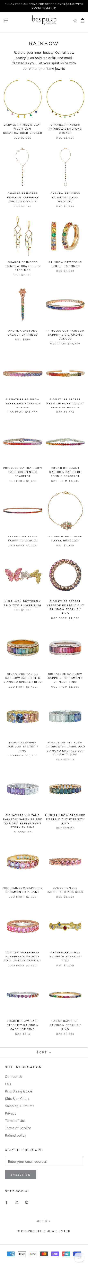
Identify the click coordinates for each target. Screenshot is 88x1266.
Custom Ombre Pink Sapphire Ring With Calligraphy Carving (22, 956)
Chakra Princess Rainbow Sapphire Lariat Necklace (22, 197)
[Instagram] (16, 1202)
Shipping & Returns (19, 1106)
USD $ (42, 1221)
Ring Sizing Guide (18, 1091)
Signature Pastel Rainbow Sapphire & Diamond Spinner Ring (22, 678)
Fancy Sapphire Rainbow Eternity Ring (22, 746)
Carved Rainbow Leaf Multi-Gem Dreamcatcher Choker (22, 129)
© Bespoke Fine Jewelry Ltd (44, 1231)
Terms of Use (15, 1121)
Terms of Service (18, 1128)
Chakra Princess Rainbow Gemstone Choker (65, 129)
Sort (42, 1052)
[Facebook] (6, 1202)
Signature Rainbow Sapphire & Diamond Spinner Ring (65, 678)
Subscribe (20, 1174)
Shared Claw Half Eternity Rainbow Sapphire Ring (22, 1025)
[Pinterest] (26, 1202)
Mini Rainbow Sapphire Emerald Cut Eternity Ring (65, 819)
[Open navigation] (6, 20)
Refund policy (15, 1135)
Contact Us (14, 1076)
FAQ (8, 1084)
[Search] (75, 20)
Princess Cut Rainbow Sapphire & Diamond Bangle (65, 335)
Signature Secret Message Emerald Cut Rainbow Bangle (65, 403)
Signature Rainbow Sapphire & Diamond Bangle (23, 403)
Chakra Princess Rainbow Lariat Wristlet (65, 197)
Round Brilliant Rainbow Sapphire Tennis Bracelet (65, 472)
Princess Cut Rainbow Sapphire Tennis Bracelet (22, 472)
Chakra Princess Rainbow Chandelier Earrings (23, 266)
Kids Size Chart (17, 1099)
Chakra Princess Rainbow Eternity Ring (65, 956)
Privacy (10, 1113)
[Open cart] (82, 20)
